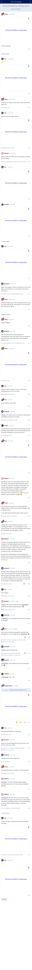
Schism (6, 690)
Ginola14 (5, 798)
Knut (4, 650)
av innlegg (15, 1)
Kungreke (5, 663)
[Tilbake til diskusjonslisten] (1, 2)
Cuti (4, 415)
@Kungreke (25, 604)
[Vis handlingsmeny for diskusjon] (30, 2)
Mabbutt (5, 618)
